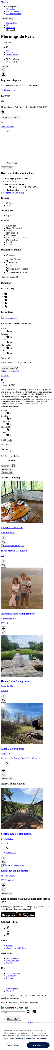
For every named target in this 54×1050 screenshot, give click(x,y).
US (7, 25)
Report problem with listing (12, 193)
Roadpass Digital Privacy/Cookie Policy (31, 1038)
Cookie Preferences (14, 1045)
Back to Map (11, 23)
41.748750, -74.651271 (10, 117)
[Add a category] (34, 1012)
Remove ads (7, 18)
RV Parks (10, 963)
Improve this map (13, 14)
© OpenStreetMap (13, 11)
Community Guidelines (16, 948)
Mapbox (4, 2)
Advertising (11, 976)
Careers (9, 946)
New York (10, 27)
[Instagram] (7, 935)
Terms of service (13, 991)
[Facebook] (7, 928)
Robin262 (5, 376)
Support (9, 978)
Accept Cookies (38, 1045)
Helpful (6, 467)
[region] (27, 1036)
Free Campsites (12, 961)
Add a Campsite (13, 973)
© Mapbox (10, 9)
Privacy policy (12, 989)
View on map (12, 163)
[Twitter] (7, 932)
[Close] (51, 1026)
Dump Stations (12, 958)
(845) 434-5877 (7, 126)
